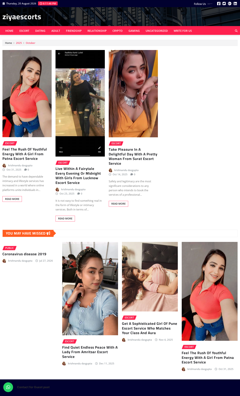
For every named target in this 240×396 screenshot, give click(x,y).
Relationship (97, 31)
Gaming (134, 31)
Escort (24, 31)
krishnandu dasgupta (20, 165)
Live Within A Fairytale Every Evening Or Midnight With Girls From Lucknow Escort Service (78, 175)
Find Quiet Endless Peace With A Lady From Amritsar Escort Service (90, 352)
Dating (40, 31)
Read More (12, 199)
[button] (8, 387)
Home (9, 31)
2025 (19, 42)
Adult (55, 31)
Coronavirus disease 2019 (24, 254)
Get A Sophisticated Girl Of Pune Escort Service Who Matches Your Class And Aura (149, 328)
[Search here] (236, 31)
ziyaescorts (21, 16)
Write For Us (183, 31)
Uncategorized (157, 31)
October (30, 42)
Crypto (117, 31)
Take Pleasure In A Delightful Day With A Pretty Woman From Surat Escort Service (133, 156)
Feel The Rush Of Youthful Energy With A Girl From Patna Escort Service (24, 154)
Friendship (74, 31)
